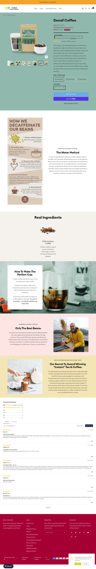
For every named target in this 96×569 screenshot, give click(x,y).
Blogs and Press (31, 551)
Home (4, 15)
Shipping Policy (31, 529)
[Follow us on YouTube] (88, 532)
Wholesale (29, 545)
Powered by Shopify (37, 558)
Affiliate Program (31, 548)
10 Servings (59, 79)
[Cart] (92, 8)
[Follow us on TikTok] (72, 537)
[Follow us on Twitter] (76, 532)
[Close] (93, 554)
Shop (35, 8)
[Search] (86, 8)
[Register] (64, 532)
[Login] (89, 8)
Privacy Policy (30, 537)
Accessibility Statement (33, 540)
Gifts (60, 8)
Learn (41, 8)
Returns (28, 532)
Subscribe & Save (51, 8)
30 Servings (70, 79)
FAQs (28, 526)
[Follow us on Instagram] (80, 532)
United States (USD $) (9, 558)
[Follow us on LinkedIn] (76, 537)
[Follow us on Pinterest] (84, 532)
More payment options (71, 103)
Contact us (29, 523)
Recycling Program (32, 534)
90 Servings (82, 79)
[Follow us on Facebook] (72, 532)
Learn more (77, 560)
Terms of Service (31, 543)
